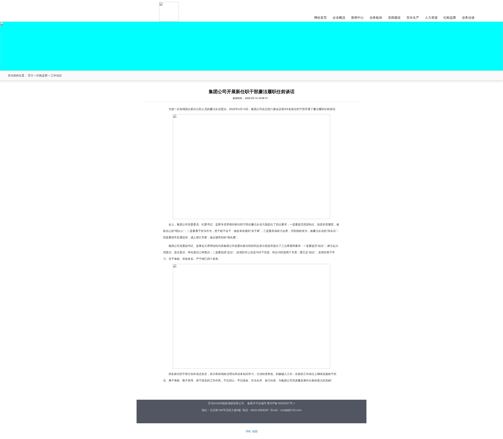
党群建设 (394, 17)
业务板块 (376, 17)
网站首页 (320, 17)
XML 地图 (252, 431)
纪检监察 (449, 17)
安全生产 (413, 17)
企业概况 (339, 17)
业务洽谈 (468, 17)
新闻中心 (357, 17)
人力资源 (431, 17)
